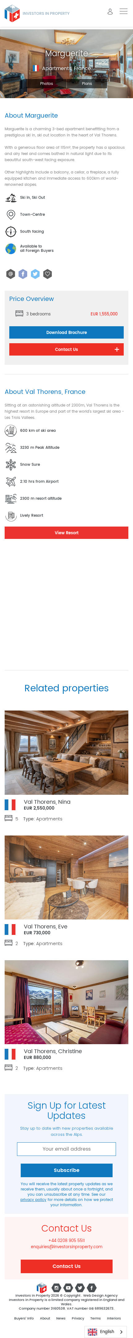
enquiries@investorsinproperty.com (66, 1247)
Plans (87, 84)
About (45, 1318)
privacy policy (33, 1200)
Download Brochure (66, 333)
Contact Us (67, 1266)
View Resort (67, 533)
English (107, 1332)
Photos (46, 84)
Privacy (78, 1318)
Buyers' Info (24, 1318)
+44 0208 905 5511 (66, 1241)
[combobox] (105, 1332)
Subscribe (66, 1170)
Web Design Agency (100, 1295)
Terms (95, 1318)
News (61, 1318)
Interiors (114, 1318)
